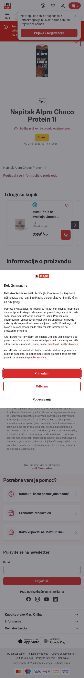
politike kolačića (37, 357)
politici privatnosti (49, 344)
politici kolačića (69, 344)
